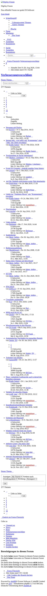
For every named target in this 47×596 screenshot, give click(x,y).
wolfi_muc (13, 394)
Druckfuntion (11, 209)
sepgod (12, 171)
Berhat (28, 136)
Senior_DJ (13, 340)
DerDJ (11, 315)
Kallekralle (13, 407)
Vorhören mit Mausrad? (15, 418)
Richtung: (22, 479)
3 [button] (6, 102)
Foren (8, 31)
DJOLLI (12, 289)
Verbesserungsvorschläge (16, 74)
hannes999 (13, 360)
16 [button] (7, 111)
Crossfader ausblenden (14, 300)
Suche (8, 48)
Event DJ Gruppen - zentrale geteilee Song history (25, 168)
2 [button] (6, 100)
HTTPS (9, 274)
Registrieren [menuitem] (10, 44)
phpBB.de (27, 586)
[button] (6, 91)
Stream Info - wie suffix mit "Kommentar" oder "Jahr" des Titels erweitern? (24, 141)
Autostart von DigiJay (14, 358)
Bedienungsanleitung (14, 248)
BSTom (29, 373)
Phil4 (28, 257)
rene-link (12, 446)
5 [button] (6, 106)
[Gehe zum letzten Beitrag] (32, 136)
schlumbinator (14, 420)
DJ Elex (29, 321)
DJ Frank (12, 327)
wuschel (12, 211)
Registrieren (10, 52)
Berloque (12, 224)
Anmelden (10, 50)
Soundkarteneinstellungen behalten (19, 405)
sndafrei (29, 177)
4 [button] (6, 104)
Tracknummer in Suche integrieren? (19, 155)
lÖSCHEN (10, 287)
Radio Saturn (14, 145)
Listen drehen (11, 222)
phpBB (13, 581)
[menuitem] (21, 23)
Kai (10, 302)
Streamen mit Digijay (14, 128)
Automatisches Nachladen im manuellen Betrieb (24, 338)
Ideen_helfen (14, 237)
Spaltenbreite (11, 235)
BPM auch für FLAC (14, 312)
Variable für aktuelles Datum (16, 392)
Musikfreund (14, 250)
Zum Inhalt (5, 14)
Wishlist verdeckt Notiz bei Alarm (18, 431)
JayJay (28, 218)
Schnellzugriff (11, 18)
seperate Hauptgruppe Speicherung (19, 457)
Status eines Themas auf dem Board (19, 261)
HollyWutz (13, 183)
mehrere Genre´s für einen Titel (18, 444)
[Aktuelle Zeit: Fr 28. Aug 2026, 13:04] (6, 66)
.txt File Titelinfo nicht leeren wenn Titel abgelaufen (25, 181)
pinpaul (12, 459)
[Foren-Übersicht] (7, 2)
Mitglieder (10, 33)
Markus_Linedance (16, 158)
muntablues (30, 205)
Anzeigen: (7, 477)
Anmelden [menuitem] (10, 42)
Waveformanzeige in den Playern (18, 325)
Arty (10, 584)
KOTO (12, 130)
